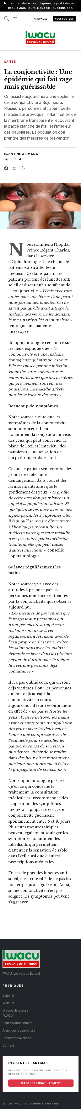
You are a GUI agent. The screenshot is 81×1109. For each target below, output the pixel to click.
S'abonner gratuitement (41, 1083)
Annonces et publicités (18, 1030)
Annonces (40, 19)
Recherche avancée (17, 1038)
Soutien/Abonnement (17, 1023)
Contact (8, 1045)
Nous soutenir (65, 19)
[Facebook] (6, 168)
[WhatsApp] (23, 168)
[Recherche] (6, 16)
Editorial (8, 996)
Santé (10, 61)
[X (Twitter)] (14, 168)
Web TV (8, 1003)
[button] (14, 16)
